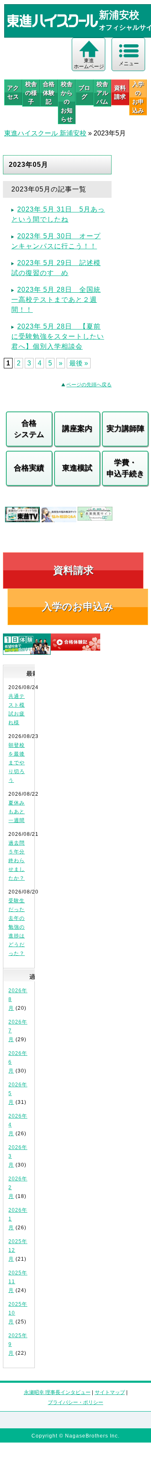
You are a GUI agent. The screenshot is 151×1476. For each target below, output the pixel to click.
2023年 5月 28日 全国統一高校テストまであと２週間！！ (56, 299)
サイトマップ (110, 1392)
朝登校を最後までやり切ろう (16, 762)
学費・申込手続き (125, 468)
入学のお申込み (78, 606)
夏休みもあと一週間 (16, 811)
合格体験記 (49, 93)
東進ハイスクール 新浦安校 (45, 133)
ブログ (84, 92)
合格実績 (29, 468)
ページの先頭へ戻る (89, 385)
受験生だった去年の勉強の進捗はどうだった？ (16, 927)
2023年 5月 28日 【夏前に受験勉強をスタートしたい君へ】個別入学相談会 (57, 336)
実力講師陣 (125, 428)
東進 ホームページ (89, 63)
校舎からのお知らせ (67, 102)
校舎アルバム (102, 93)
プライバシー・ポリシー (75, 1402)
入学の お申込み (138, 97)
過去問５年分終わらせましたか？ (16, 860)
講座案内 (77, 428)
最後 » (78, 363)
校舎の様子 (31, 93)
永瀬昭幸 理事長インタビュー (57, 1392)
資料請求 (120, 92)
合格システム (29, 429)
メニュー (129, 63)
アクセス (13, 92)
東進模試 (77, 468)
